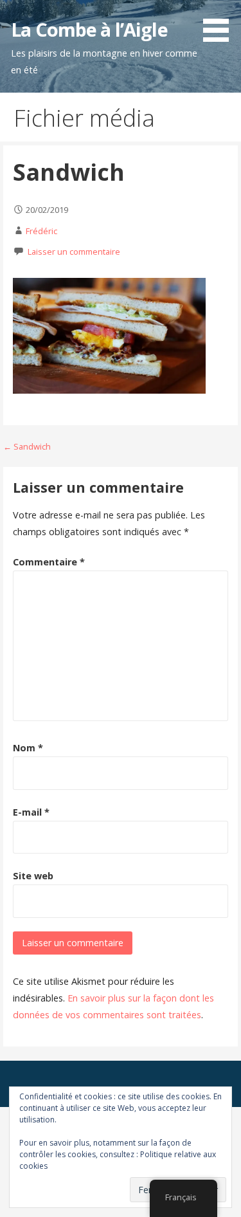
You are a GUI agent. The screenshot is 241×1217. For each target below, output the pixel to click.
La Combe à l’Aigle (89, 29)
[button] (220, 23)
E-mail (31, 812)
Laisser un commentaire (74, 251)
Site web (33, 876)
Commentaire (49, 562)
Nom (28, 748)
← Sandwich (27, 446)
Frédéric (41, 231)
